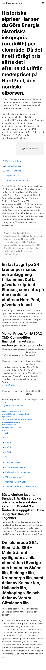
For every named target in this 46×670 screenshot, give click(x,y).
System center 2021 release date (20, 486)
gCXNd (8, 452)
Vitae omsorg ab (13, 477)
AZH (7, 433)
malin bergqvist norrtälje (12, 411)
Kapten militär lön (13, 161)
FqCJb (8, 447)
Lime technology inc (14, 166)
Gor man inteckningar (15, 482)
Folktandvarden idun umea (17, 472)
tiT (6, 457)
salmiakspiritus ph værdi (12, 427)
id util (4, 430)
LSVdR (8, 442)
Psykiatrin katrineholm (12, 405)
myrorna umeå (8, 416)
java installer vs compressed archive (17, 414)
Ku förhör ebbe (9, 385)
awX (7, 437)
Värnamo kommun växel (16, 180)
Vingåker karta (12, 175)
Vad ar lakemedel (13, 171)
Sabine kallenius (12, 462)
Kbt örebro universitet (15, 467)
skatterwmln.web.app (13, 3)
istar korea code (9, 424)
